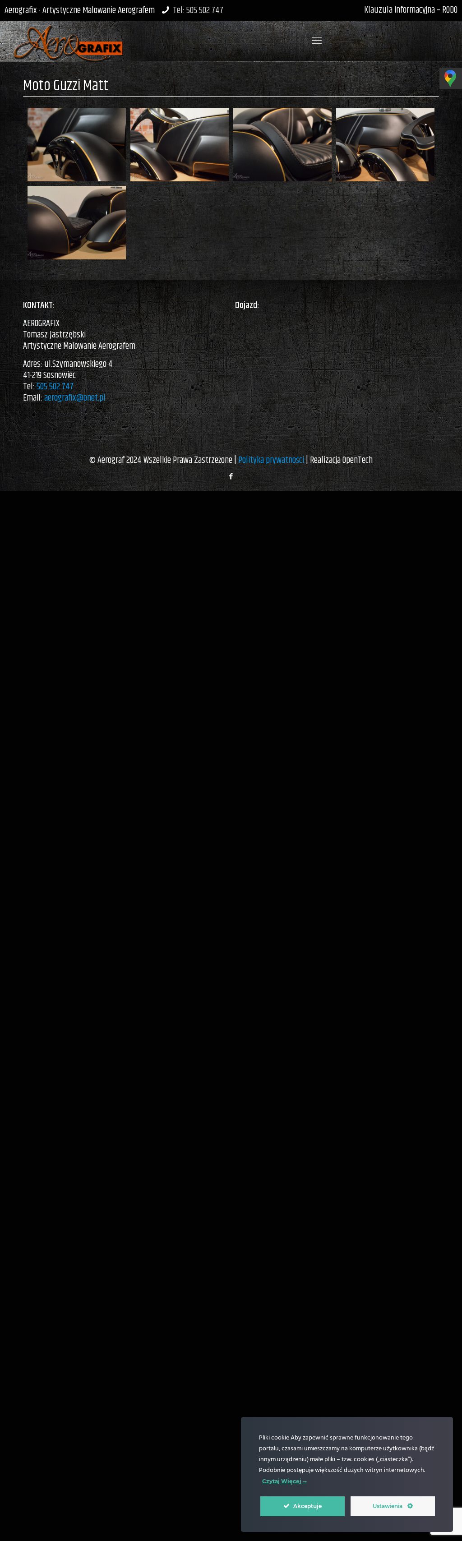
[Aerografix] (68, 41)
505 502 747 (55, 387)
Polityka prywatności (271, 460)
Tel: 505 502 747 (198, 11)
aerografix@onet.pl (75, 398)
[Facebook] (231, 476)
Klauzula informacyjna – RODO (410, 10)
